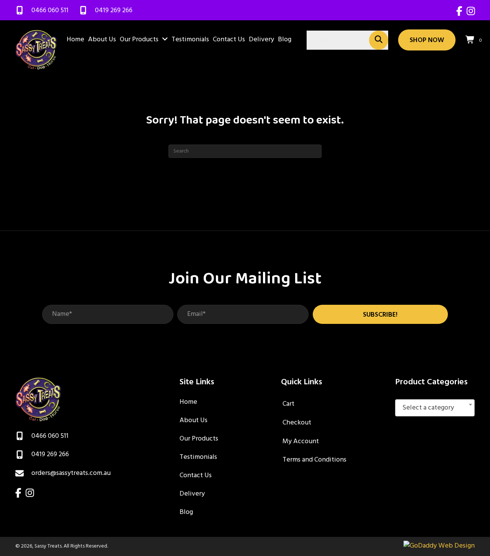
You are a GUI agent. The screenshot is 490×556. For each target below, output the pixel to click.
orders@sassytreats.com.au (71, 473)
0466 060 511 (50, 10)
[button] (380, 314)
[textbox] (434, 408)
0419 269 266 (113, 10)
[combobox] (435, 407)
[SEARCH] (378, 40)
